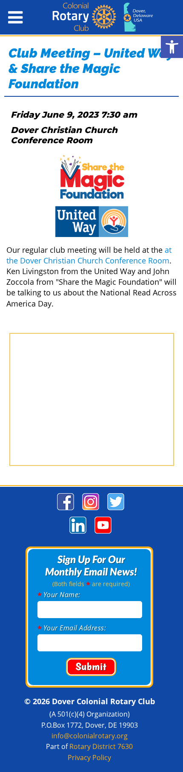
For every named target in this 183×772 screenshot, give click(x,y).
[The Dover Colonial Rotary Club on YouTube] (102, 533)
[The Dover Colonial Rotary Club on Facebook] (64, 510)
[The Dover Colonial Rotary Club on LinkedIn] (77, 533)
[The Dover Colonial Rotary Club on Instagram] (89, 510)
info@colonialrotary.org (89, 735)
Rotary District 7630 (101, 746)
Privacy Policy (89, 757)
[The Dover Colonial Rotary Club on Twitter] (114, 510)
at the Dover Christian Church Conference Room (89, 255)
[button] (172, 47)
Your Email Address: (74, 628)
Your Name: (61, 594)
